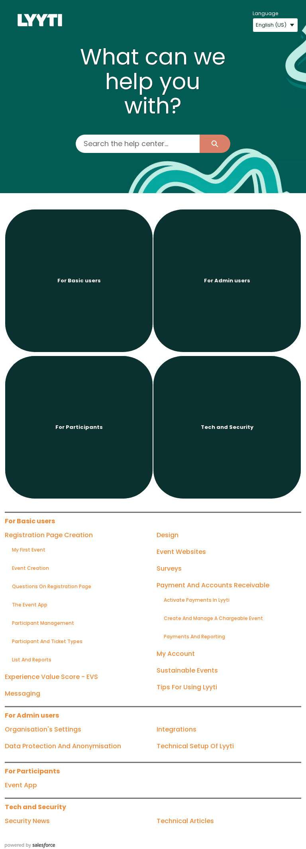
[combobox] (137, 144)
